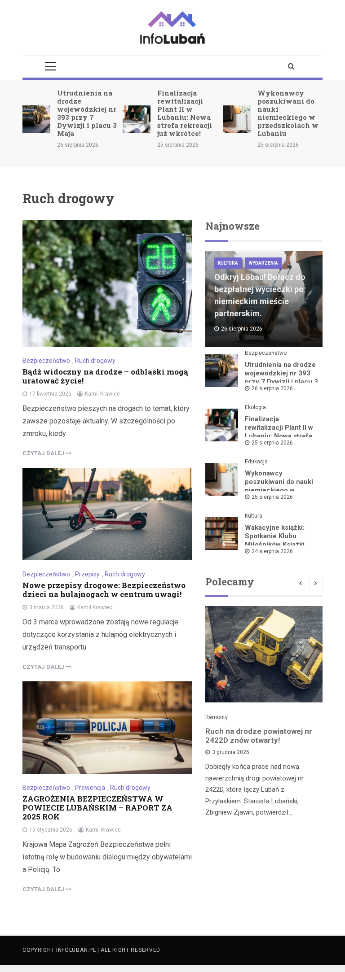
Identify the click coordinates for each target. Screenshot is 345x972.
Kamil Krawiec (102, 394)
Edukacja (256, 461)
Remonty (216, 717)
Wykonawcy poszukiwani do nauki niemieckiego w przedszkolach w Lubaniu (287, 113)
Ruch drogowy (95, 360)
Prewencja (90, 787)
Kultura (228, 263)
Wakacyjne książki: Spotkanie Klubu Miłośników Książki (275, 536)
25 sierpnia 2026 (272, 443)
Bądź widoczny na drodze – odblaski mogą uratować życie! (105, 376)
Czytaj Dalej (44, 453)
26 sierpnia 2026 (272, 388)
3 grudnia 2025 (230, 752)
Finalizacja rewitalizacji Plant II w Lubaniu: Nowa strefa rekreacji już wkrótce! (184, 113)
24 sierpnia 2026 (272, 551)
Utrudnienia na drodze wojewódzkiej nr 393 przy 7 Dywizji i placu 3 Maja (87, 113)
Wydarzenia (263, 263)
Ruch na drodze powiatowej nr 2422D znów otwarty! (258, 736)
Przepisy (87, 574)
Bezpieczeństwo (46, 360)
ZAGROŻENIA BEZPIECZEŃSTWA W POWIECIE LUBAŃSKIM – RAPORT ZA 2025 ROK (97, 807)
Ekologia (255, 407)
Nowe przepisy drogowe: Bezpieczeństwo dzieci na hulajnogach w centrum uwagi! (104, 589)
